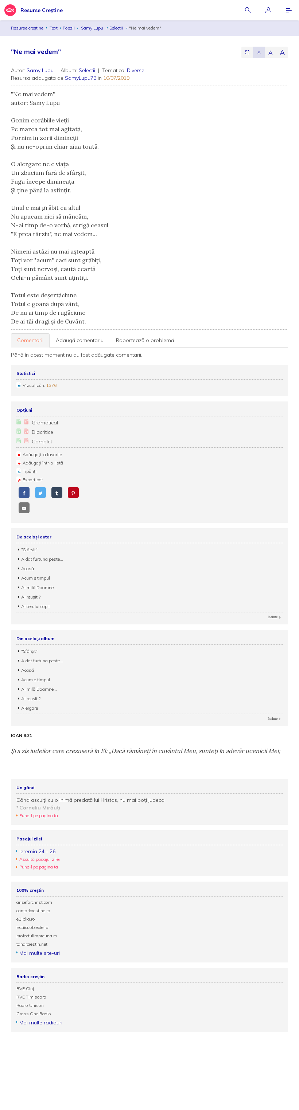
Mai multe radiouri (40, 1022)
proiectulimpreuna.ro (36, 935)
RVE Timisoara (31, 997)
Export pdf (33, 479)
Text (54, 28)
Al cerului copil (35, 606)
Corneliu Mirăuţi (39, 807)
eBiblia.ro (25, 919)
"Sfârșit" (29, 549)
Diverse (135, 70)
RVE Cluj (25, 988)
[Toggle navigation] (289, 10)
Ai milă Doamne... (39, 587)
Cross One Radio (33, 1013)
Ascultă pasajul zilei (39, 859)
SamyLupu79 (80, 78)
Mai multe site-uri (39, 953)
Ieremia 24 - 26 (37, 851)
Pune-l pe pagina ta (38, 815)
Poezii (69, 28)
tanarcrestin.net (31, 944)
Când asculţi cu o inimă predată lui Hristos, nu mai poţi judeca (90, 800)
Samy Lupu (92, 28)
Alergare (29, 708)
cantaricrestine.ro (33, 910)
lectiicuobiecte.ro (32, 927)
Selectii (116, 28)
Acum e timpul (35, 578)
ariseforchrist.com (34, 902)
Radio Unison (30, 1005)
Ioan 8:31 (21, 735)
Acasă (27, 568)
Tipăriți (29, 471)
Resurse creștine (27, 28)
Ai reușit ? (30, 597)
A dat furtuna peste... (42, 559)
